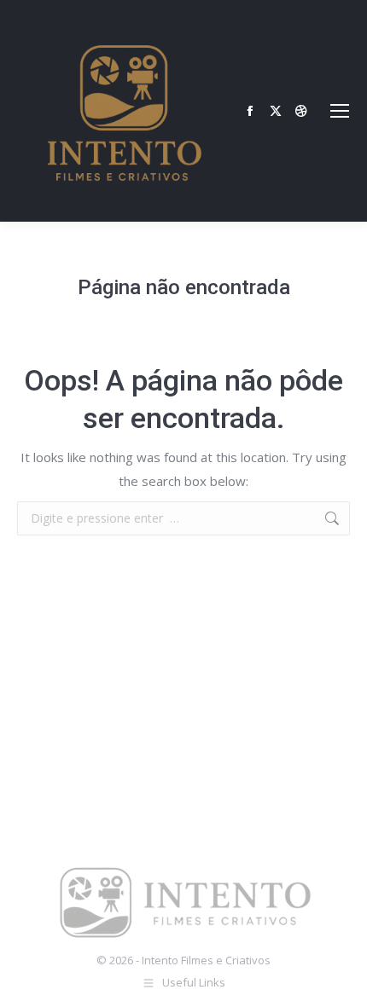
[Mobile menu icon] (339, 111)
